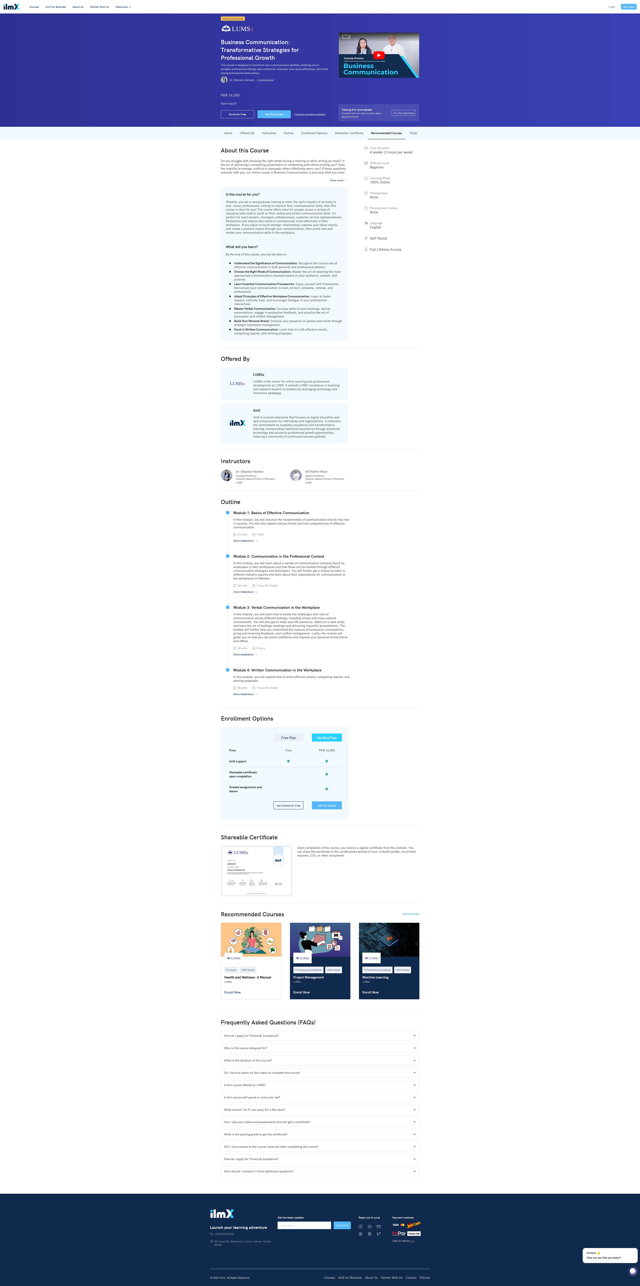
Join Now (628, 6)
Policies (425, 1277)
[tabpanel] (251, 961)
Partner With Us (99, 6)
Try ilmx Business (404, 113)
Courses (34, 6)
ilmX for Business (56, 6)
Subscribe (342, 1225)
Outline (289, 133)
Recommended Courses (386, 133)
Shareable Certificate (349, 133)
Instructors (269, 133)
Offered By (247, 133)
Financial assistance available (309, 114)
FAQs (413, 133)
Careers (411, 1277)
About (228, 133)
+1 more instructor (265, 79)
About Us (78, 6)
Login (611, 6)
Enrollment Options (314, 133)
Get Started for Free (288, 805)
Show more (336, 180)
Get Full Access (327, 805)
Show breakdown (243, 540)
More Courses (411, 913)
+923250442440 (224, 1234)
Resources (122, 6)
